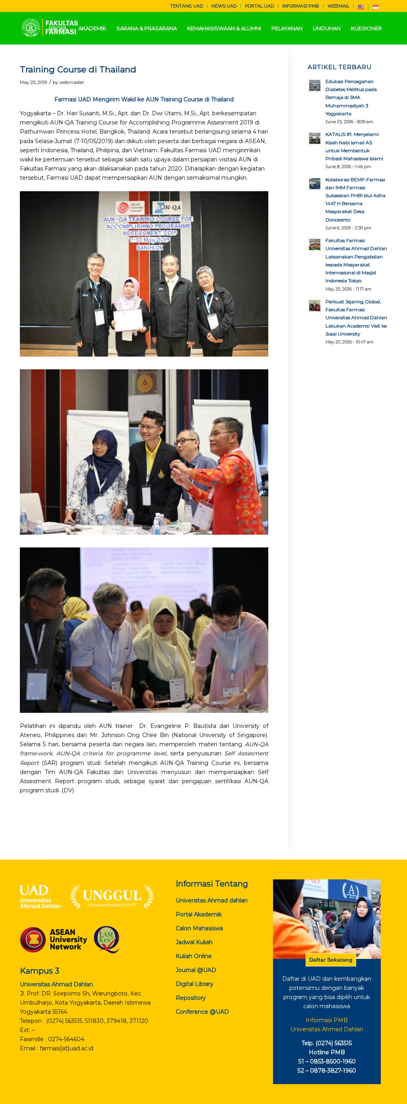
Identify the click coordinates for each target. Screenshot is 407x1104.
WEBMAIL (338, 6)
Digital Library (194, 984)
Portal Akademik (199, 914)
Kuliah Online (194, 956)
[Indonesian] (375, 8)
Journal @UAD (196, 970)
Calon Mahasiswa (199, 928)
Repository (191, 997)
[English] (361, 8)
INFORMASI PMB (300, 6)
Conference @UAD (202, 1011)
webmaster (71, 82)
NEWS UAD (223, 6)
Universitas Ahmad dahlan (212, 900)
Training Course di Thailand (78, 69)
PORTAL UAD (259, 6)
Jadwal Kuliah (194, 942)
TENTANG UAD (186, 6)
